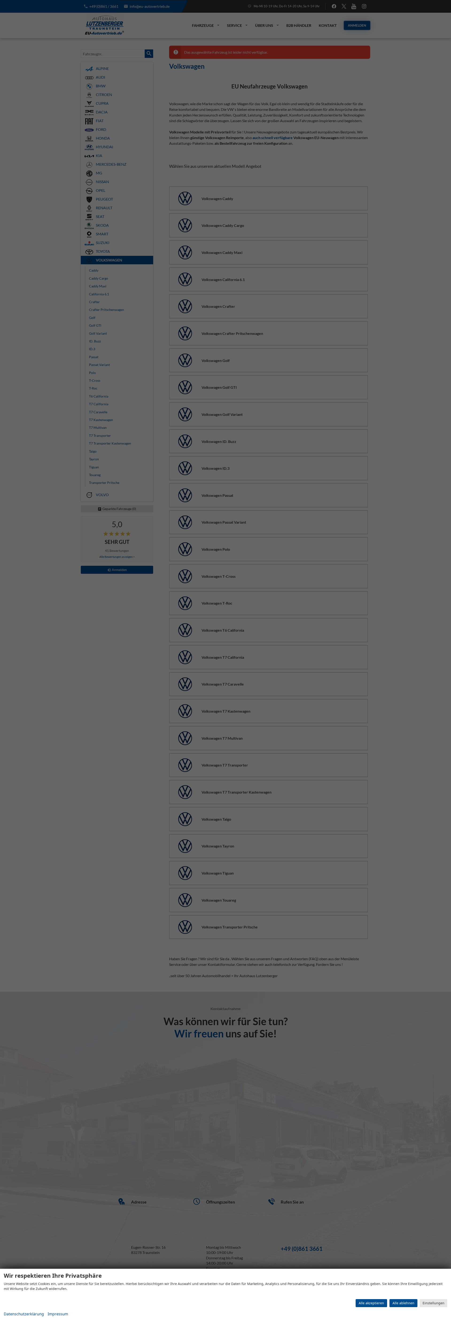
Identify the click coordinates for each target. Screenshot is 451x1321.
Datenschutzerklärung (24, 1314)
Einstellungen (433, 1303)
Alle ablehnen (403, 1303)
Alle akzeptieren (371, 1303)
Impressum (58, 1314)
